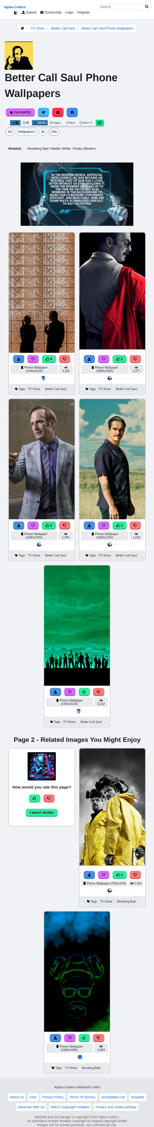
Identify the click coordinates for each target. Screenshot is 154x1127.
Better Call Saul (63, 28)
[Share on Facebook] (72, 112)
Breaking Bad (37, 148)
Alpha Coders (15, 7)
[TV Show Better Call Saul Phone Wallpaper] (112, 348)
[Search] (147, 6)
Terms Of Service (82, 1097)
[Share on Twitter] (43, 112)
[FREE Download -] (89, 359)
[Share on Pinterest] (57, 112)
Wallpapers (26, 132)
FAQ (33, 1097)
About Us (17, 1097)
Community (53, 12)
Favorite (22, 112)
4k (43, 132)
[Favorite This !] (103, 359)
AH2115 (90, 1057)
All (10, 132)
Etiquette (137, 1097)
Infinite (41, 122)
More (86, 122)
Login (69, 12)
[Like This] (84, 692)
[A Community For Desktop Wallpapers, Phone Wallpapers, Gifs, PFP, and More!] (22, 28)
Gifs (54, 132)
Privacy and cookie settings (116, 1107)
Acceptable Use (113, 1097)
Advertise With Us (31, 1107)
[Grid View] (15, 122)
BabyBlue (55, 378)
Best (72, 122)
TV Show (38, 28)
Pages (57, 122)
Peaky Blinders (83, 148)
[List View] (25, 122)
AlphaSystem (125, 378)
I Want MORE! (42, 813)
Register (83, 12)
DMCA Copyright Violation (70, 1107)
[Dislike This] (135, 359)
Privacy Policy (52, 1097)
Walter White (60, 148)
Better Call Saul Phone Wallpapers (107, 28)
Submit (30, 12)
